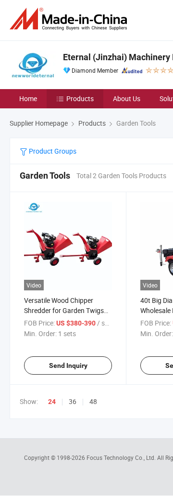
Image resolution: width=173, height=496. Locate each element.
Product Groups (51, 151)
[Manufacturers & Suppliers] (70, 19)
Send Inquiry (68, 365)
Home (28, 98)
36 (72, 401)
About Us (126, 98)
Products (80, 98)
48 (93, 401)
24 (52, 401)
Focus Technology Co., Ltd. (121, 457)
